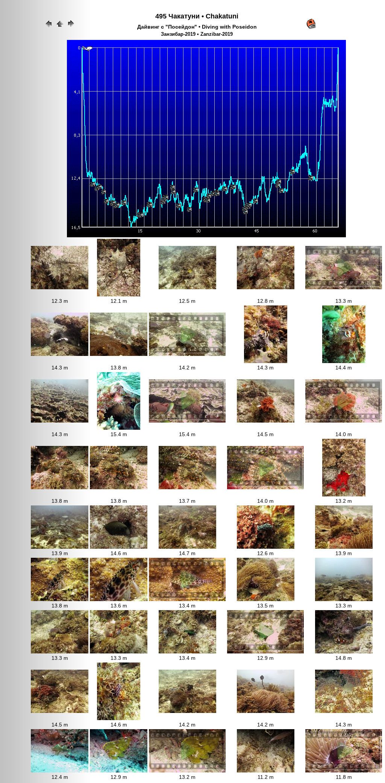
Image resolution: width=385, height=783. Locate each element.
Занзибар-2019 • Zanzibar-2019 (197, 34)
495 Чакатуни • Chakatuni (196, 16)
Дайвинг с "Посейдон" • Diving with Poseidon (197, 27)
